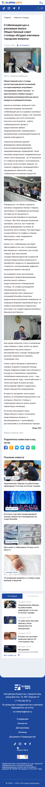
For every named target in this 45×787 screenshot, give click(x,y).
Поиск (38, 8)
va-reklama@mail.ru (22, 711)
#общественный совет (14, 433)
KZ (42, 8)
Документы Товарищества (22, 736)
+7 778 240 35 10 (22, 700)
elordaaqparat (24, 45)
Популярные (33, 596)
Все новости (10, 655)
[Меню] (40, 2)
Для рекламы (22, 727)
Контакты (22, 723)
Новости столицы (21, 17)
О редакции (22, 719)
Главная (7, 17)
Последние (12, 596)
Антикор (22, 732)
